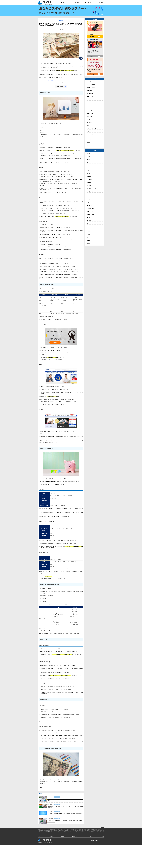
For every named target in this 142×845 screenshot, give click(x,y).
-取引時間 (88, 159)
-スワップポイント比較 (91, 208)
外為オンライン (89, 107)
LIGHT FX (88, 119)
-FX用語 (88, 170)
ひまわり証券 (89, 139)
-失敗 (87, 162)
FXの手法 (88, 217)
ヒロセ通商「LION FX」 (91, 87)
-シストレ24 (89, 185)
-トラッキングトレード (91, 191)
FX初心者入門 (90, 2)
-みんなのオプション (90, 214)
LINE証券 (88, 142)
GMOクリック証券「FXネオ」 (92, 84)
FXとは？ (65, 2)
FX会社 (102, 2)
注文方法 (62, 836)
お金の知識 (88, 234)
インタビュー (89, 231)
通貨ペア (88, 223)
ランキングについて (90, 836)
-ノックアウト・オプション (91, 128)
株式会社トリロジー (75, 836)
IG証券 (88, 125)
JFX (87, 145)
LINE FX (88, 99)
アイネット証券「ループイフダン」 (93, 136)
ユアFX (96, 840)
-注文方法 (88, 156)
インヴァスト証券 (90, 113)
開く (65, 86)
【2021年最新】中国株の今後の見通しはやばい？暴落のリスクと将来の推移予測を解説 (64, 813)
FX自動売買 (89, 176)
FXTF (88, 102)
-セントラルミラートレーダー (92, 188)
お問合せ (103, 836)
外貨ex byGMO (89, 90)
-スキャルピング (89, 220)
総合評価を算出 (47, 831)
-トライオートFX (89, 179)
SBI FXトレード (89, 122)
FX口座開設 (77, 2)
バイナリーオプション (90, 211)
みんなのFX (89, 81)
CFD (87, 237)
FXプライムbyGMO (90, 93)
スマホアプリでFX (90, 228)
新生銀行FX (89, 131)
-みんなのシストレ (90, 182)
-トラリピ (88, 194)
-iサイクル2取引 (89, 110)
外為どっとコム (89, 116)
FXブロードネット (90, 96)
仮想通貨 (88, 243)
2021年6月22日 (62, 29)
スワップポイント (90, 205)
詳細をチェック (94, 36)
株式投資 (61, 20)
